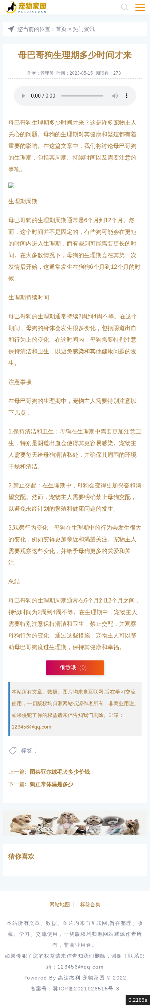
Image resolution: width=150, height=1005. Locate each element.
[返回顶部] (134, 989)
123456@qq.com (31, 727)
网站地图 (60, 904)
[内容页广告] (75, 823)
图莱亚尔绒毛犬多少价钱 (60, 772)
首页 (61, 29)
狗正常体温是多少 (52, 784)
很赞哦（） (75, 667)
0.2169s (138, 1000)
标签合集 (90, 904)
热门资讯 (84, 29)
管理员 (47, 73)
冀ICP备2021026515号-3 (86, 989)
